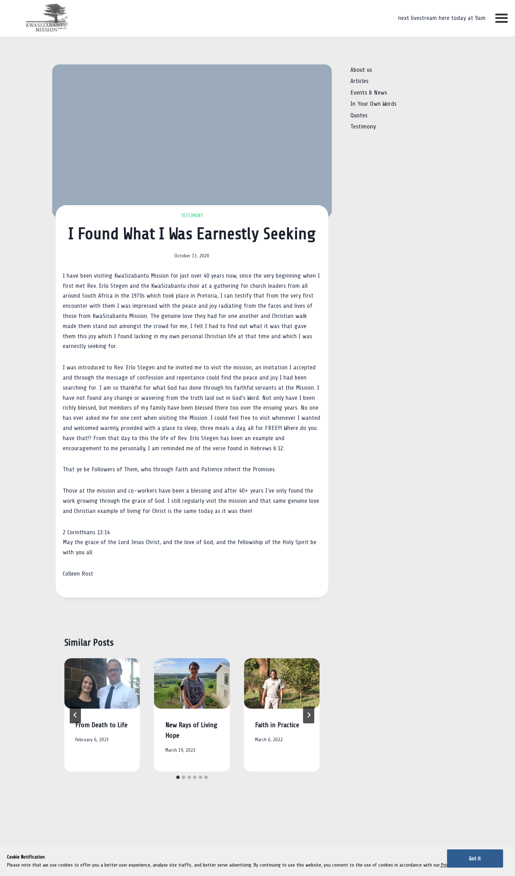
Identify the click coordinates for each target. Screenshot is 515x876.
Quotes (359, 115)
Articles (359, 81)
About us (361, 70)
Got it (475, 858)
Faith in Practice (277, 725)
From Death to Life (101, 725)
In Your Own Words (373, 104)
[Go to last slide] (75, 715)
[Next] (308, 715)
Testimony (192, 216)
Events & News (368, 92)
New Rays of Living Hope (191, 730)
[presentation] (102, 683)
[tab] (178, 777)
